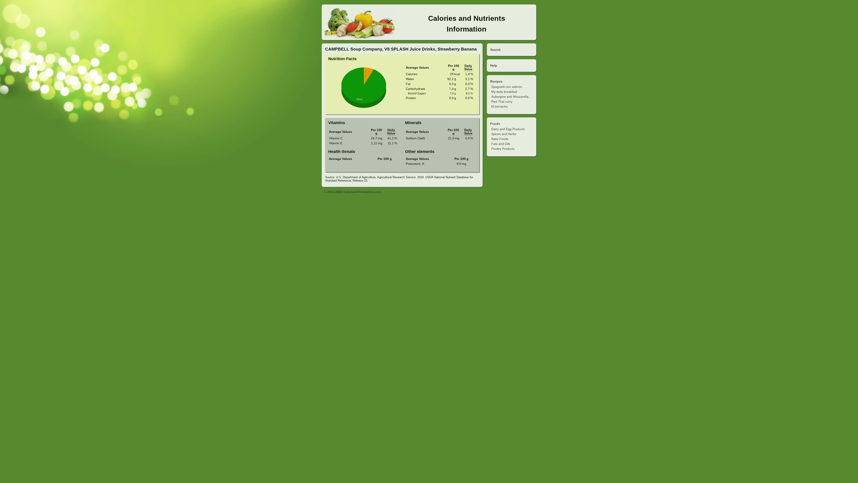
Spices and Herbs (503, 134)
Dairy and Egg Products (508, 129)
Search (495, 49)
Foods (495, 123)
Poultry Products (503, 148)
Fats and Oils (500, 144)
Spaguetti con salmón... (508, 87)
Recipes (496, 81)
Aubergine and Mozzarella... (511, 96)
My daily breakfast (504, 91)
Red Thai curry (501, 101)
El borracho (499, 106)
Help (493, 65)
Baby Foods (499, 139)
